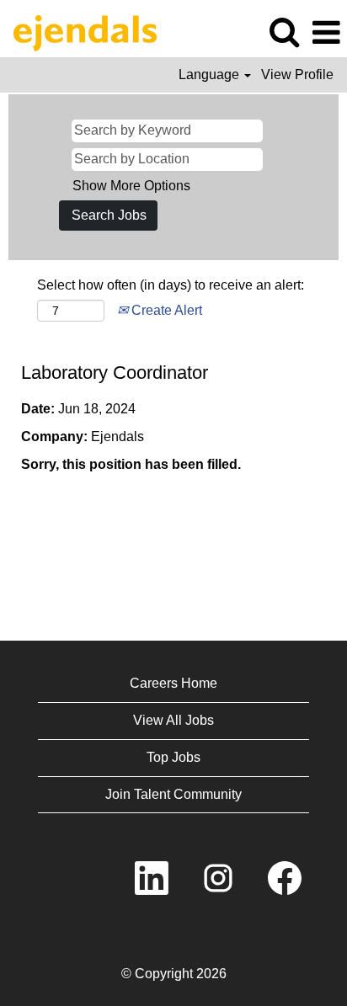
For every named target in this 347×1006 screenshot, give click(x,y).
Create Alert (165, 310)
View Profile (297, 74)
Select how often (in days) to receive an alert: (170, 285)
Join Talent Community (173, 794)
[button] (326, 32)
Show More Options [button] (131, 185)
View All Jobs (173, 720)
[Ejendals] (78, 32)
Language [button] (211, 74)
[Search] (284, 32)
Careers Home (173, 683)
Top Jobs (173, 757)
